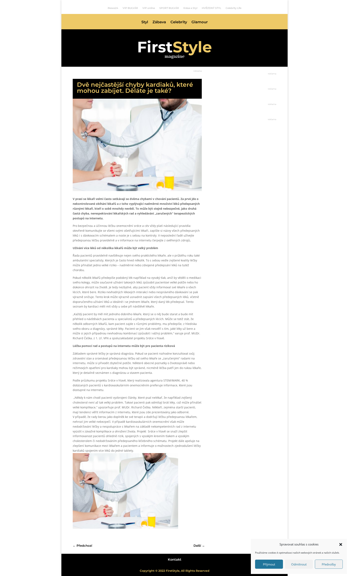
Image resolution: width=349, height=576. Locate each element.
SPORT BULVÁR (169, 8)
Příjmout (269, 564)
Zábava (159, 22)
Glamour (199, 22)
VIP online (148, 8)
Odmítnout (299, 564)
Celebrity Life (233, 8)
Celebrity (178, 22)
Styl (144, 22)
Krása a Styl (190, 8)
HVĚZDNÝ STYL (211, 8)
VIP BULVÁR (130, 8)
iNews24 (113, 8)
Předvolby (329, 564)
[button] (341, 544)
